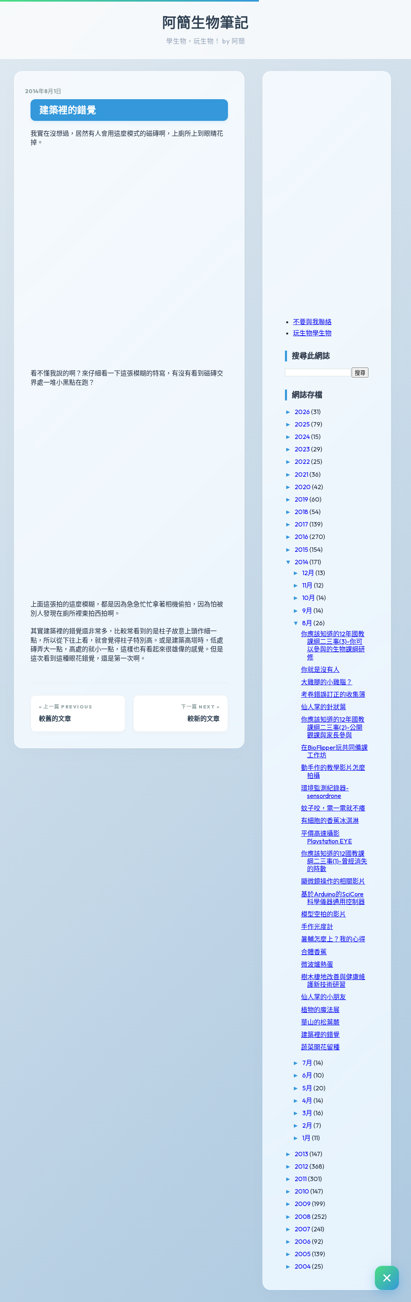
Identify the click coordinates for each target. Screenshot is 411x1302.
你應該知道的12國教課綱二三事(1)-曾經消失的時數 (334, 861)
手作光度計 (317, 926)
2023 (303, 449)
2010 (302, 1191)
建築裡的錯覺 (67, 110)
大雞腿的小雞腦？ (326, 682)
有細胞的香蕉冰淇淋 (330, 820)
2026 (303, 412)
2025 (303, 424)
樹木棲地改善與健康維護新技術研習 (333, 980)
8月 (307, 623)
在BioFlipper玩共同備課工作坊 (334, 751)
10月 (309, 598)
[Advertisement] (335, 138)
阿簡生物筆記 (205, 22)
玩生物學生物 (312, 333)
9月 (307, 610)
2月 (307, 1125)
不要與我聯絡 (312, 322)
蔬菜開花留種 (320, 1047)
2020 (303, 487)
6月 (307, 1075)
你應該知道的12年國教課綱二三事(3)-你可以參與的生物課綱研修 (333, 645)
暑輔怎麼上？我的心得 (333, 939)
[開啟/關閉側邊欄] (387, 1278)
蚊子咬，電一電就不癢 (333, 808)
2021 (302, 474)
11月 (308, 585)
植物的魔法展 (320, 1010)
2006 (303, 1241)
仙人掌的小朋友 (323, 997)
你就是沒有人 (320, 669)
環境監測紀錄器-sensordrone (325, 792)
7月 (307, 1063)
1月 (307, 1138)
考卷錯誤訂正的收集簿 (333, 694)
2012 (302, 1166)
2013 (302, 1154)
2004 (303, 1266)
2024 (303, 437)
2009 (303, 1204)
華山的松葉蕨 (320, 1022)
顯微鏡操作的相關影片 (333, 881)
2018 (302, 512)
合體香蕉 (314, 952)
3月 (307, 1113)
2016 (302, 537)
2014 (302, 562)
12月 (308, 573)
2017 (302, 524)
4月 (307, 1100)
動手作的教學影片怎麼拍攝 (333, 771)
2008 (303, 1216)
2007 (303, 1229)
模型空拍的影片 (323, 914)
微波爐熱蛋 (317, 964)
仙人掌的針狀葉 (323, 707)
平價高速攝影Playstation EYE (326, 837)
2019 (302, 499)
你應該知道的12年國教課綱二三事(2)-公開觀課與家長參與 (332, 727)
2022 (303, 461)
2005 (303, 1254)
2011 (301, 1179)
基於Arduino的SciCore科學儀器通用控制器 (333, 898)
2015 (302, 549)
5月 (307, 1088)
